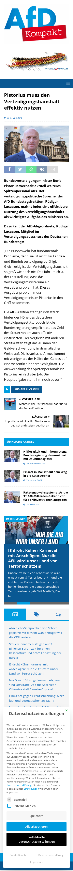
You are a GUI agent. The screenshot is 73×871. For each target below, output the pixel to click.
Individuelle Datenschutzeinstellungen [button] (36, 839)
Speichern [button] (36, 816)
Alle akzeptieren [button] (36, 826)
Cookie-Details (18, 855)
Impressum (36, 862)
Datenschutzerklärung (19, 785)
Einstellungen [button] (31, 788)
